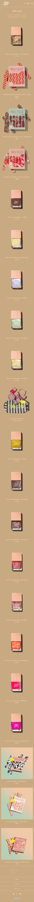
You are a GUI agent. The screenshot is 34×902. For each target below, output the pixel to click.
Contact (17, 884)
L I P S (23, 15)
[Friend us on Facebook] (17, 894)
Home (17, 879)
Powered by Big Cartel (17, 898)
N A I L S (23, 17)
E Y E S (9, 15)
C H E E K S (16, 15)
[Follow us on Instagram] (20, 894)
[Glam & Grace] (9, 3)
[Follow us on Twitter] (13, 894)
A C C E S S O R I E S (13, 17)
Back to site (17, 888)
